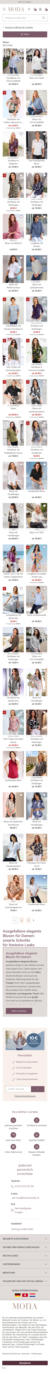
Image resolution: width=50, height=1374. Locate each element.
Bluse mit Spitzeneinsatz (36, 286)
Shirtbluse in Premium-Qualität (37, 368)
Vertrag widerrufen (22, 1229)
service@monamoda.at (25, 1197)
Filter (26, 34)
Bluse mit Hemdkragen (13, 493)
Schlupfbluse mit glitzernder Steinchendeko (13, 617)
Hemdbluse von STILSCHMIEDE (13, 79)
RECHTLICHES (10, 1255)
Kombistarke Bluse (36, 491)
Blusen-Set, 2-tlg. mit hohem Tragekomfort (13, 575)
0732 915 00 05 (24, 1186)
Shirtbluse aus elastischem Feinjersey (13, 699)
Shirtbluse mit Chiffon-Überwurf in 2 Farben (13, 121)
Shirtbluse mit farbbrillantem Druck (13, 451)
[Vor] (35, 920)
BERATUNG (9, 1272)
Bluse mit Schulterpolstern (13, 864)
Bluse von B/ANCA (13, 243)
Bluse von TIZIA (37, 532)
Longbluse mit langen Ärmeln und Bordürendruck (36, 576)
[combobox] (25, 17)
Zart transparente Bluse (37, 162)
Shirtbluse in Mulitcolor (13, 162)
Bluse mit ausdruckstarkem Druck (36, 410)
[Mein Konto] (29, 9)
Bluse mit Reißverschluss (13, 286)
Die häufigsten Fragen (23, 1210)
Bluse (13, 408)
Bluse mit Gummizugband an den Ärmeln (13, 906)
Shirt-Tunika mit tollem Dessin (13, 740)
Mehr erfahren (19, 1011)
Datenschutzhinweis (25, 1096)
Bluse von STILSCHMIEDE (37, 121)
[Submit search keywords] (43, 17)
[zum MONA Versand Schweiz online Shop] (25, 1295)
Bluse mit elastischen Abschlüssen (13, 823)
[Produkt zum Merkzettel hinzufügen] (21, 51)
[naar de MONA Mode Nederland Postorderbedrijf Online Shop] (32, 1295)
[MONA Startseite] (16, 9)
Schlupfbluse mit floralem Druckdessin (13, 327)
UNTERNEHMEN (11, 1264)
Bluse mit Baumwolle (36, 615)
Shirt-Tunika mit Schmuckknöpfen (13, 368)
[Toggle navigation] (4, 9)
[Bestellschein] (40, 9)
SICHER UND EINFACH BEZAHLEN (21, 1247)
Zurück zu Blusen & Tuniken (19, 27)
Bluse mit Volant (36, 78)
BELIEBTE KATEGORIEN (15, 1238)
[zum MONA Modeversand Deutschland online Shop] (18, 1295)
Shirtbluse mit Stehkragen (13, 203)
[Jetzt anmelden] (37, 1089)
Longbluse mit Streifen (36, 245)
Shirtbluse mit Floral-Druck (36, 864)
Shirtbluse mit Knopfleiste (37, 451)
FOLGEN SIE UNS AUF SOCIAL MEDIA (23, 1281)
